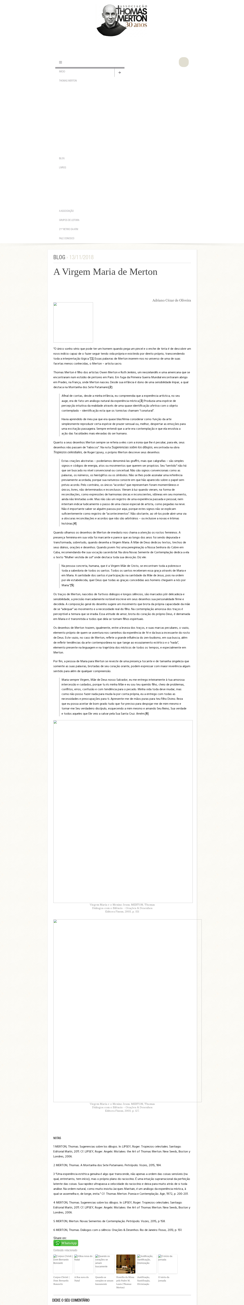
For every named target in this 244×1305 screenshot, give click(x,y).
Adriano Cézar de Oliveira (171, 300)
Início (62, 71)
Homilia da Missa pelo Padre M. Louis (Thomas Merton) (125, 1282)
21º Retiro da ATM (68, 229)
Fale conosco (66, 238)
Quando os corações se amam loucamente (104, 1280)
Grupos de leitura (69, 220)
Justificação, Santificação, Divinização (143, 1280)
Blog (62, 158)
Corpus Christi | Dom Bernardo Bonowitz (61, 1280)
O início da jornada (163, 1279)
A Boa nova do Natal (81, 1279)
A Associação (66, 211)
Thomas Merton (68, 81)
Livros (62, 167)
